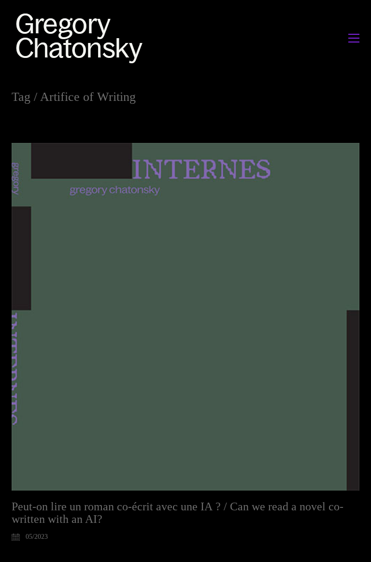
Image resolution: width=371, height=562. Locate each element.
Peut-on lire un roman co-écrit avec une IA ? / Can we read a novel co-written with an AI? (177, 512)
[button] (353, 38)
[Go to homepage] (82, 38)
